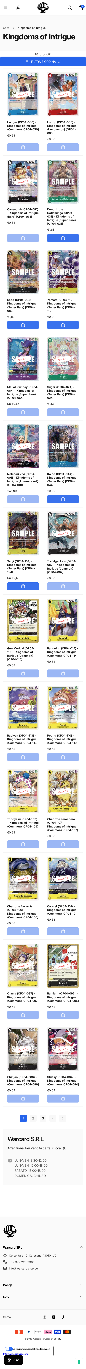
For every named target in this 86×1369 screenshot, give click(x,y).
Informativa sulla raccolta (15, 1354)
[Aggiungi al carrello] (23, 147)
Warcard (37, 1339)
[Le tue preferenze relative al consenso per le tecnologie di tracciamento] (79, 1362)
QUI (64, 1148)
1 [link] (23, 1118)
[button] (5, 7)
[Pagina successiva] (62, 1118)
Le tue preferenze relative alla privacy (31, 1349)
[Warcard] (10, 1237)
